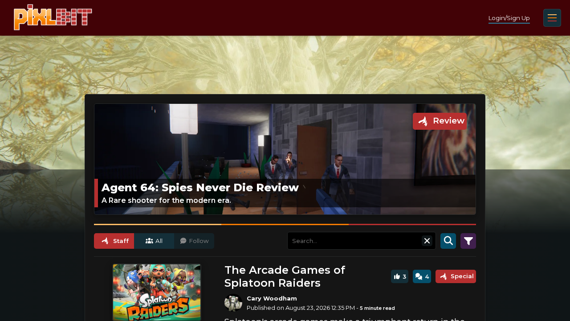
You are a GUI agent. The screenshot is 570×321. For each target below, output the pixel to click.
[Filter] (468, 241)
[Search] (448, 241)
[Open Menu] (552, 18)
